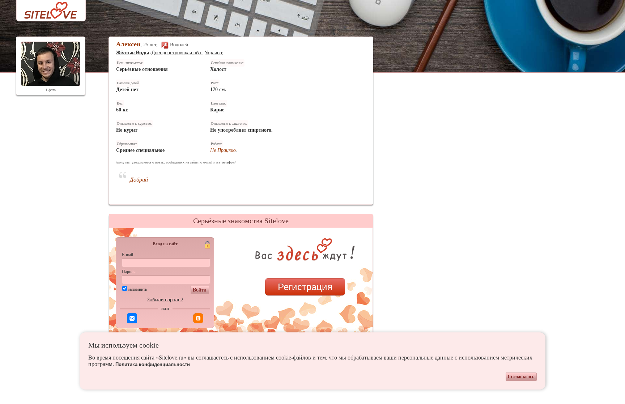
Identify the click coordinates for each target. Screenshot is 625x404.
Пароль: (129, 271)
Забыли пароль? (165, 299)
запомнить (137, 289)
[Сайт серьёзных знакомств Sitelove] (45, 8)
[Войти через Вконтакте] (132, 318)
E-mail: (128, 254)
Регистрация (305, 286)
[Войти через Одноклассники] (198, 318)
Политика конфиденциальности (152, 364)
